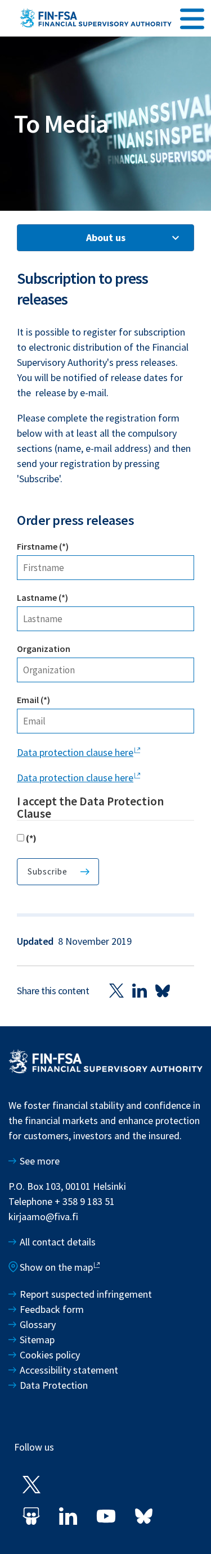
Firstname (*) (43, 546)
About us (105, 237)
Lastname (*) (42, 597)
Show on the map (56, 1267)
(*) (31, 838)
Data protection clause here (75, 752)
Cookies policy (50, 1354)
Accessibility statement (69, 1369)
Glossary (38, 1324)
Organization (43, 648)
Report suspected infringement (87, 1294)
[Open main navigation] (192, 17)
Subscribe (48, 871)
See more (40, 1160)
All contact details (58, 1241)
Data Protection (54, 1385)
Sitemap (37, 1339)
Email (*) (33, 699)
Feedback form (52, 1309)
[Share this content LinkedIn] (139, 991)
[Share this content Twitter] (116, 991)
